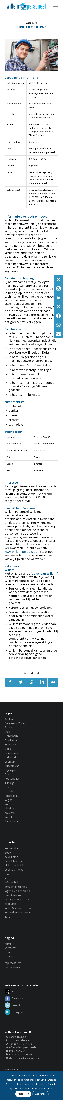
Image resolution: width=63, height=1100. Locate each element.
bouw (8, 852)
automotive (12, 848)
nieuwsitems (12, 967)
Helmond (10, 757)
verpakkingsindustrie (18, 912)
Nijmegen (10, 770)
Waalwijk (10, 812)
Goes (8, 748)
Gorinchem (11, 753)
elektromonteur (31, 27)
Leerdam (10, 761)
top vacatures (13, 963)
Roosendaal (12, 778)
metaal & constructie (17, 899)
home (8, 944)
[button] (58, 279)
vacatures (10, 948)
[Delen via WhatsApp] (31, 682)
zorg (7, 916)
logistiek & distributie (18, 891)
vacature (31, 23)
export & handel (14, 869)
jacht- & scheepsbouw (18, 908)
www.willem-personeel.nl (22, 552)
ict (6, 878)
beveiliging (11, 857)
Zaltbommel (12, 821)
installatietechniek (16, 887)
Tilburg (9, 783)
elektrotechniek (14, 865)
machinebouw (13, 895)
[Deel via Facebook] (10, 682)
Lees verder (41, 1093)
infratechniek (13, 882)
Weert (8, 817)
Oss (7, 774)
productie (10, 903)
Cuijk (8, 732)
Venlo (8, 804)
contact (9, 956)
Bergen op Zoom (15, 723)
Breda (8, 727)
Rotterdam (11, 795)
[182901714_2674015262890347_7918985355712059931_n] (31, 55)
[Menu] (53, 6)
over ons (10, 952)
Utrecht (9, 791)
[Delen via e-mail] (53, 682)
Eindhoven (11, 744)
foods (8, 874)
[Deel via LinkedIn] (42, 682)
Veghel (9, 800)
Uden (8, 787)
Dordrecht (11, 740)
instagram (18, 1012)
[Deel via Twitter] (21, 682)
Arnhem (9, 719)
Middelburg (12, 766)
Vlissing (9, 808)
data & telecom (14, 861)
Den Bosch (11, 736)
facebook (17, 998)
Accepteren (23, 1093)
